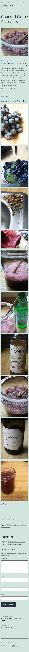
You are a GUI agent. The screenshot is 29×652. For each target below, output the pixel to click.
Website (3, 594)
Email (2, 585)
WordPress (16, 646)
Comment (4, 558)
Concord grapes (6, 61)
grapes (3, 527)
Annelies (5, 521)
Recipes (12, 523)
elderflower (18, 73)
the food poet (7, 3)
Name (2, 576)
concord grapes (14, 525)
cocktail (7, 525)
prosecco (7, 527)
